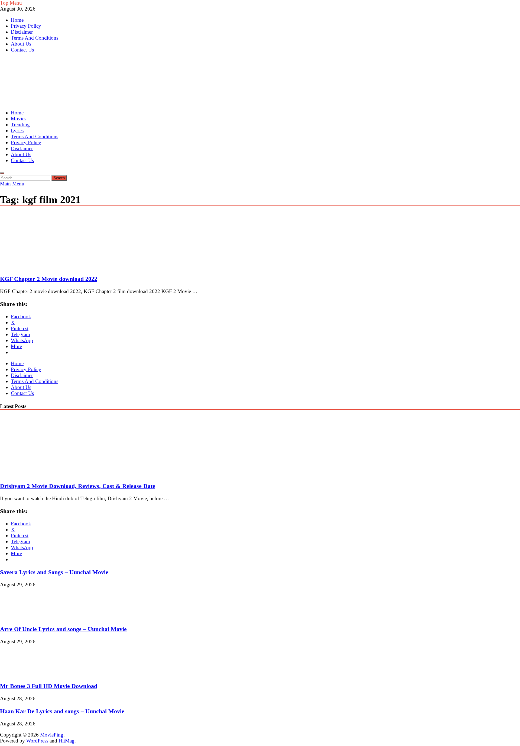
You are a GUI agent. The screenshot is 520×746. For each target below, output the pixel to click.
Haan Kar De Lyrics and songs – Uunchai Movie (62, 711)
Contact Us (22, 50)
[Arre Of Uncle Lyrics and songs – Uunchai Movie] (18, 616)
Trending (20, 124)
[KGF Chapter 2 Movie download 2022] (260, 241)
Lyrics (17, 130)
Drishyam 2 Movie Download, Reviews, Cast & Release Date (77, 486)
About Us (21, 44)
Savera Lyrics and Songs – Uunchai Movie (54, 572)
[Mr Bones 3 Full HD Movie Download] (18, 673)
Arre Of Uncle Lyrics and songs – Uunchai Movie (63, 629)
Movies (18, 118)
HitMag (66, 741)
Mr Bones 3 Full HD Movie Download (48, 686)
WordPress (37, 741)
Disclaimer (22, 32)
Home (17, 20)
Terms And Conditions (34, 38)
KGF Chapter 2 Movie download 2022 (48, 278)
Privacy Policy (26, 26)
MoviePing (51, 735)
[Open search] (2, 173)
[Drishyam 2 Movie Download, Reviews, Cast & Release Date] (47, 473)
